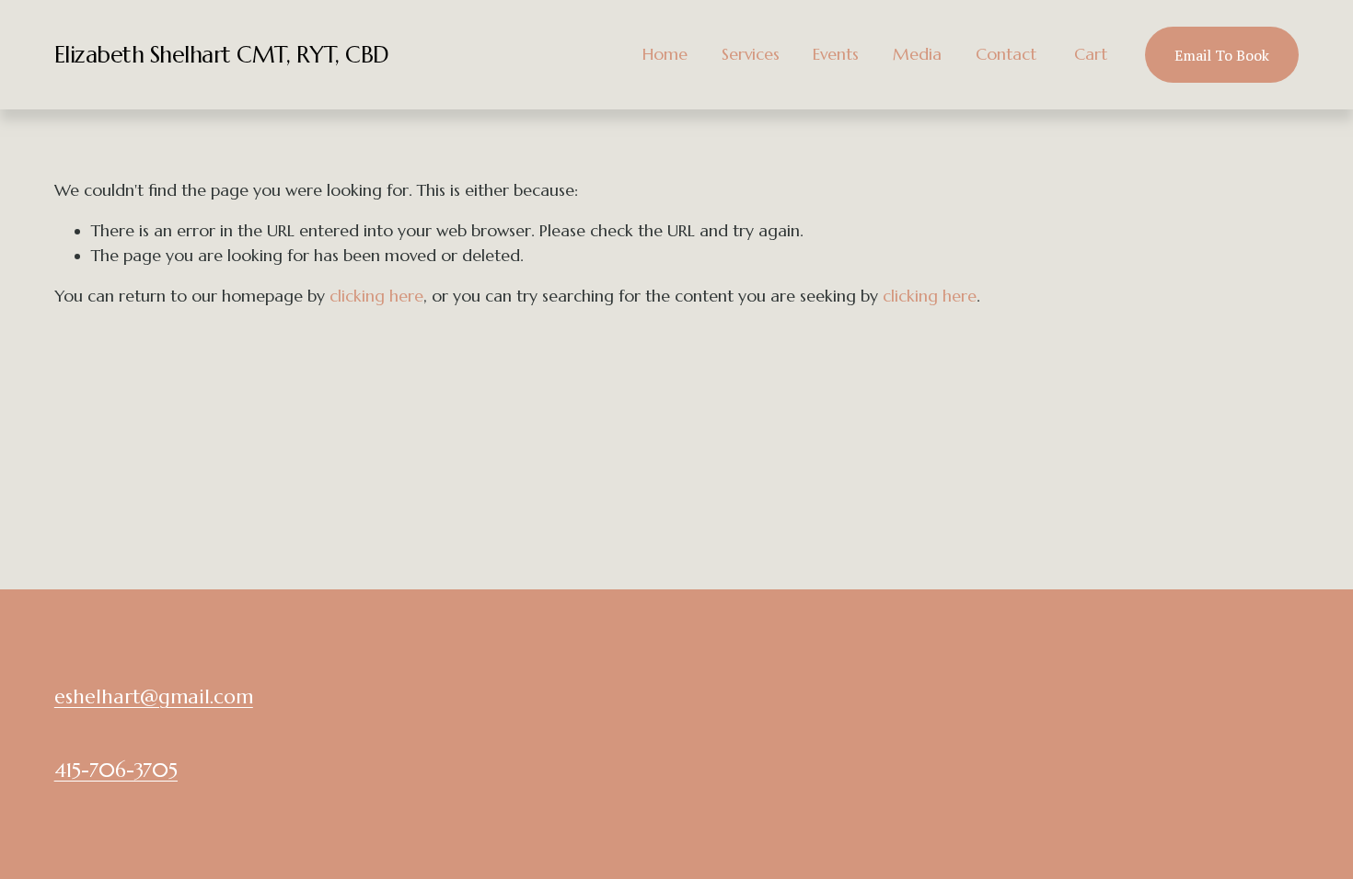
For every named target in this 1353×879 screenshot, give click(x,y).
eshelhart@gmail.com (153, 696)
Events (836, 54)
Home (665, 54)
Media (917, 54)
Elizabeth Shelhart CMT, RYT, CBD (221, 54)
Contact (1006, 54)
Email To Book (1221, 55)
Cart (1090, 54)
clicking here (376, 296)
